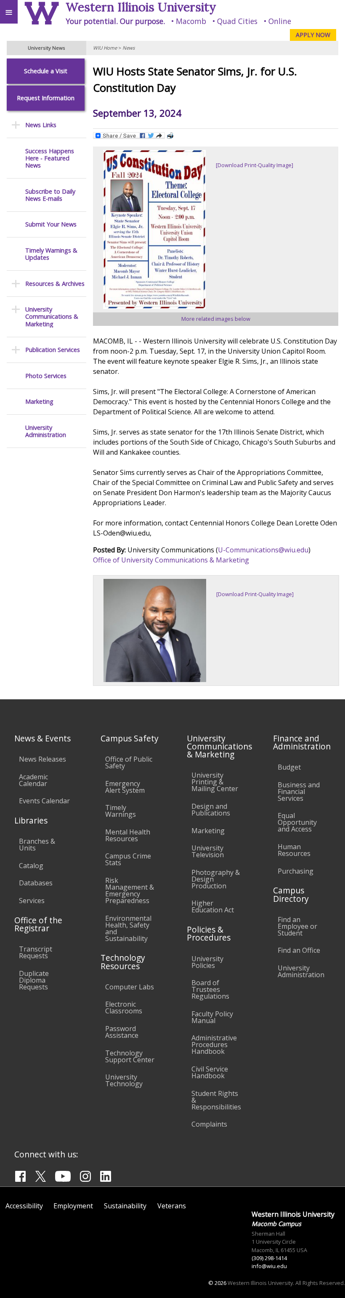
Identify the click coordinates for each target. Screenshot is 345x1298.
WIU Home (105, 48)
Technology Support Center (129, 1056)
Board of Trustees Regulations (210, 989)
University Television (207, 851)
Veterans (171, 1205)
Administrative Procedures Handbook (214, 1044)
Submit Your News (51, 224)
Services (32, 900)
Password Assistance (121, 1032)
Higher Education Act (212, 906)
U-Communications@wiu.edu (263, 549)
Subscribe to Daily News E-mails (50, 195)
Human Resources (294, 850)
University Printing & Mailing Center (214, 781)
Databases (36, 883)
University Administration (45, 431)
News (128, 48)
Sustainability (125, 1205)
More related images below (215, 319)
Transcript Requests (35, 952)
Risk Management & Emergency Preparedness (129, 890)
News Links (40, 124)
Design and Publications (210, 810)
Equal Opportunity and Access (297, 822)
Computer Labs (129, 986)
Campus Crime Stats (128, 859)
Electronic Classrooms (123, 1007)
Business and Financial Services (299, 791)
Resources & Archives (55, 283)
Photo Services (45, 375)
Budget (289, 767)
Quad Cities (237, 21)
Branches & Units (37, 845)
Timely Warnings (120, 811)
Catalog (31, 865)
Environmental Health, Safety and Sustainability (128, 928)
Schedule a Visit (45, 71)
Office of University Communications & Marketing (171, 560)
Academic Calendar (33, 780)
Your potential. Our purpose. (115, 21)
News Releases (42, 759)
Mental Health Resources (127, 835)
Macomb (191, 21)
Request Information (45, 97)
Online (279, 21)
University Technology (124, 1080)
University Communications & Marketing (51, 317)
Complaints (209, 1124)
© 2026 (217, 1283)
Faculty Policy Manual (212, 1017)
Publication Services (52, 349)
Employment (73, 1205)
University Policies (207, 962)
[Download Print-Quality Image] (254, 165)
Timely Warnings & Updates (51, 254)
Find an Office (299, 950)
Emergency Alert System (125, 787)
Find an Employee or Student (297, 926)
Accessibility (24, 1205)
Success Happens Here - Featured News (49, 158)
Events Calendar (44, 800)
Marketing (39, 401)
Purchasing (295, 871)
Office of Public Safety (128, 762)
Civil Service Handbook (209, 1072)
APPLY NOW (313, 35)
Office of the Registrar (38, 924)
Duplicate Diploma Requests (34, 980)
